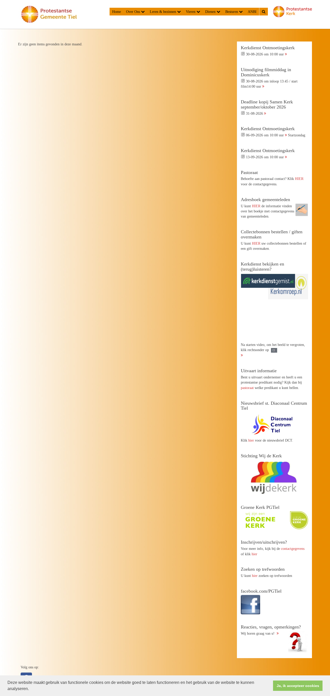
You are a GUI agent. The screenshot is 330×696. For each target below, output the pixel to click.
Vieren (191, 12)
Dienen (211, 12)
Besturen (232, 12)
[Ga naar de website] (274, 424)
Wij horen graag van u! (271, 630)
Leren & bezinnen (163, 12)
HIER (299, 179)
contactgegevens (292, 548)
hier (251, 440)
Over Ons (133, 12)
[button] (30, 689)
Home (116, 12)
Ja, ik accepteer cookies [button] (298, 686)
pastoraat (247, 388)
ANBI (252, 12)
